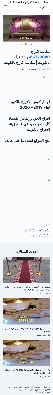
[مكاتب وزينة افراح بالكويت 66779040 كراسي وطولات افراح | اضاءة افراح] (26, 353)
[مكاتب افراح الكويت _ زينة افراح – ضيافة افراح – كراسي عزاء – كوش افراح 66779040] (26, 270)
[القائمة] (5, 5)
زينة (22, 69)
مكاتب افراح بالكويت (40, 235)
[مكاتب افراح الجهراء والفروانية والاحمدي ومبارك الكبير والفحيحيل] (26, 311)
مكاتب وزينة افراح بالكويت (39, 370)
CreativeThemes (42, 392)
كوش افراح (43, 230)
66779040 (40, 57)
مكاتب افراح (29, 230)
